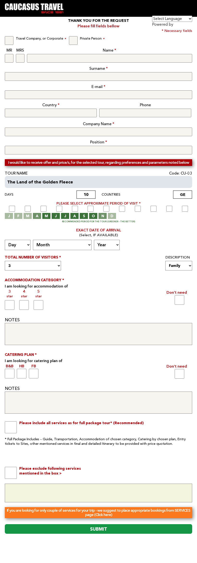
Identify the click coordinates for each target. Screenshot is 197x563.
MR (9, 50)
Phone (145, 105)
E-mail (98, 86)
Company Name (98, 124)
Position (98, 142)
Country (51, 105)
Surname (98, 68)
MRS (20, 50)
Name (109, 50)
